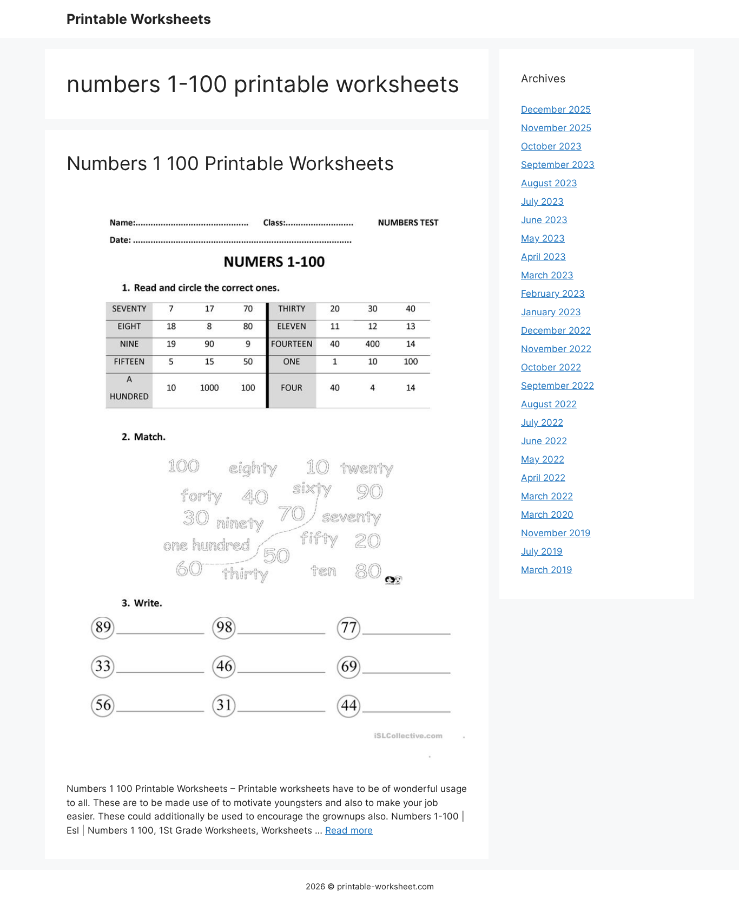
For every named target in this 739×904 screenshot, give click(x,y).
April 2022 (543, 477)
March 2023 (547, 275)
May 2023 (543, 238)
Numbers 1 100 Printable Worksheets (230, 163)
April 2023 (543, 256)
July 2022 (542, 422)
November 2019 (556, 533)
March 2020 (547, 514)
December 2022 (556, 330)
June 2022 (544, 440)
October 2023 (551, 146)
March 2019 (546, 569)
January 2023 (551, 312)
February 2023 (553, 293)
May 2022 (542, 459)
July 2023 (542, 201)
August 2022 (549, 404)
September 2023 (558, 164)
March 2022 (547, 496)
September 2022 (557, 385)
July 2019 (542, 551)
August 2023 (549, 183)
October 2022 (551, 367)
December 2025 (556, 109)
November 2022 (556, 348)
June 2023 (544, 219)
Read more (349, 830)
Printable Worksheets (139, 19)
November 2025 (556, 127)
